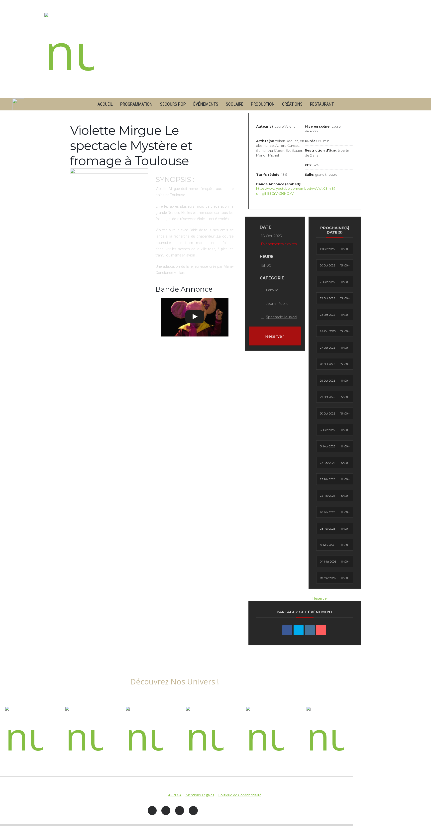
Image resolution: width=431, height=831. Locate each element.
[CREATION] (84, 734)
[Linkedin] (310, 630)
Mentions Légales (200, 795)
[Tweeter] (299, 630)
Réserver (274, 336)
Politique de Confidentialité (239, 795)
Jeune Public (277, 303)
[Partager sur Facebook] (287, 630)
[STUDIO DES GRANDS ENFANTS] (265, 734)
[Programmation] (24, 734)
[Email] (321, 630)
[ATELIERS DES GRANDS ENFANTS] (204, 734)
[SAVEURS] (144, 734)
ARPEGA (175, 795)
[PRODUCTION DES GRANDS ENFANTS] (325, 734)
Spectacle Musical (281, 317)
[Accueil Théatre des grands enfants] (69, 49)
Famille (272, 290)
